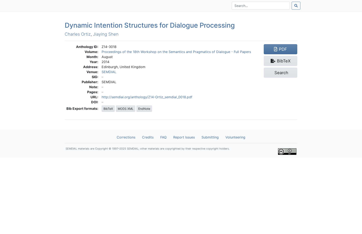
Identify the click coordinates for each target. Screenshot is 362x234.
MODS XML (125, 108)
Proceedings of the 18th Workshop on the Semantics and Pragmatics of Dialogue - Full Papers (176, 52)
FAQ (163, 137)
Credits (148, 137)
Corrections (126, 137)
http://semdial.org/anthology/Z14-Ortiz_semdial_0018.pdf (147, 97)
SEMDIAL (109, 72)
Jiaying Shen (106, 34)
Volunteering (235, 137)
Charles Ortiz (78, 34)
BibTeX (108, 108)
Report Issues (184, 137)
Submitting (210, 137)
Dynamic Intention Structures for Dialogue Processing (150, 25)
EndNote (144, 108)
